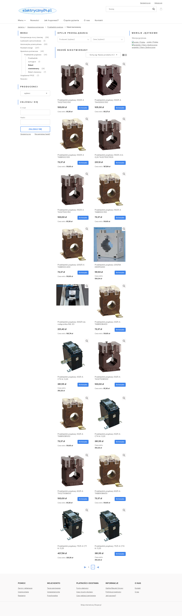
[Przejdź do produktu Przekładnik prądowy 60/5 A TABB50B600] (109, 470)
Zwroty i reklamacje (25, 588)
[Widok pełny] (126, 55)
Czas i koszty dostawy (84, 592)
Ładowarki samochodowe (30, 41)
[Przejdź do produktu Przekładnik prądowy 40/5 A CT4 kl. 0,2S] (72, 356)
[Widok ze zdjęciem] (123, 55)
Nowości (23, 79)
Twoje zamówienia (53, 588)
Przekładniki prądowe (32, 55)
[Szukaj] (153, 9)
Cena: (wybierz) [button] (98, 39)
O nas (137, 592)
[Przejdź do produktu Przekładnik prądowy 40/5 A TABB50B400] (109, 301)
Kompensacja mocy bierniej (31, 37)
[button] (87, 64)
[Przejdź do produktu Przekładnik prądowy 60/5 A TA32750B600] (72, 470)
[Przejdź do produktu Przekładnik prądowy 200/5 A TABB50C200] (72, 244)
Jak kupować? (111, 596)
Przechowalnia (52, 596)
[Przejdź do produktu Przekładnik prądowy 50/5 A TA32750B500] (109, 356)
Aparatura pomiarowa (29, 51)
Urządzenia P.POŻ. (27, 75)
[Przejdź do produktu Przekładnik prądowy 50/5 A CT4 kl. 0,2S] (109, 413)
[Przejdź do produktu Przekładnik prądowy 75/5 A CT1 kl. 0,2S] (72, 525)
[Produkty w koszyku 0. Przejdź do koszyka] (161, 9)
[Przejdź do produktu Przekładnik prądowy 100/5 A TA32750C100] (72, 79)
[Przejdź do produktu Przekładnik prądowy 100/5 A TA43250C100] (109, 79)
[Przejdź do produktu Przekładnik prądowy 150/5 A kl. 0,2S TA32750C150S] (109, 134)
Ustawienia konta (53, 592)
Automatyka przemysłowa (30, 44)
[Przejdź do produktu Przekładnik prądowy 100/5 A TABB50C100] (72, 134)
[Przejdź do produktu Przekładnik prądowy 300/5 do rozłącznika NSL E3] (72, 301)
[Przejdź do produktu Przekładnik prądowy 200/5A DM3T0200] (109, 244)
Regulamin (22, 596)
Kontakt (138, 588)
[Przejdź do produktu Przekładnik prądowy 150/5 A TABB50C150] (109, 189)
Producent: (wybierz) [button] (67, 39)
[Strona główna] (37, 10)
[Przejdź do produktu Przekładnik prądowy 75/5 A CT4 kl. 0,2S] (109, 525)
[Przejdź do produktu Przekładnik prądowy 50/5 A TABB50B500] (72, 413)
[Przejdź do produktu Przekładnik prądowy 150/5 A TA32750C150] (72, 189)
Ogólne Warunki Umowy (114, 588)
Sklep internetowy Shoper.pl (91, 605)
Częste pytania (23, 592)
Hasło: (22, 117)
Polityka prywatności (113, 592)
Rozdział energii (26, 48)
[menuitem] (24, 20)
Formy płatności (82, 588)
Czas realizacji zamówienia (86, 596)
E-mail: (23, 108)
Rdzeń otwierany (34, 72)
